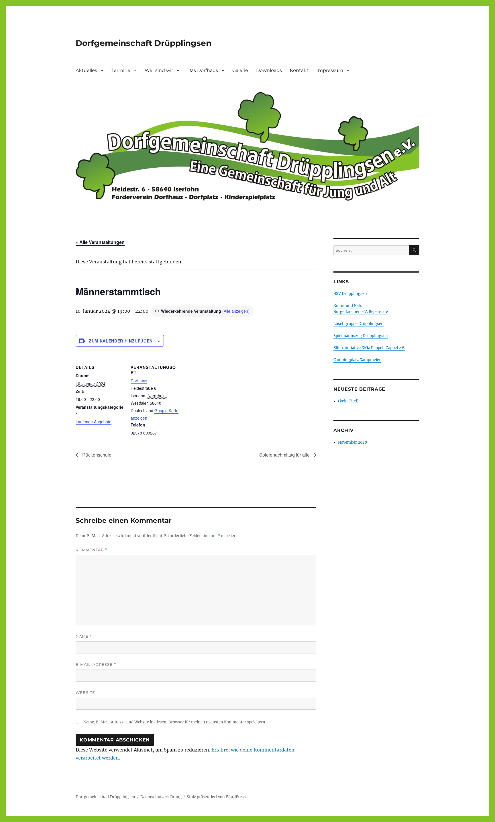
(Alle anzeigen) (236, 311)
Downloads (269, 70)
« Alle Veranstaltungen (100, 242)
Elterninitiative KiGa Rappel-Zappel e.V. (369, 347)
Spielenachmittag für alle (285, 454)
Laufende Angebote (93, 421)
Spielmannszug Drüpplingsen (360, 335)
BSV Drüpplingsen (350, 293)
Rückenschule (96, 454)
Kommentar (91, 549)
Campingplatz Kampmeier (357, 359)
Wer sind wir (159, 70)
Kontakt (299, 70)
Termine (120, 70)
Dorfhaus (139, 380)
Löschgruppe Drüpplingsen (358, 323)
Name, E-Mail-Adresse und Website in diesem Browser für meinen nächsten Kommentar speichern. (174, 722)
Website (85, 692)
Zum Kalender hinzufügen (121, 341)
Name (84, 636)
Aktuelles (86, 70)
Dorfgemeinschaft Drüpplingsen (143, 43)
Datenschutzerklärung (161, 796)
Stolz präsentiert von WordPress (216, 796)
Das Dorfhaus (202, 70)
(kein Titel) (348, 401)
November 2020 (352, 442)
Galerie (240, 70)
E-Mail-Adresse (96, 664)
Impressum (330, 70)
